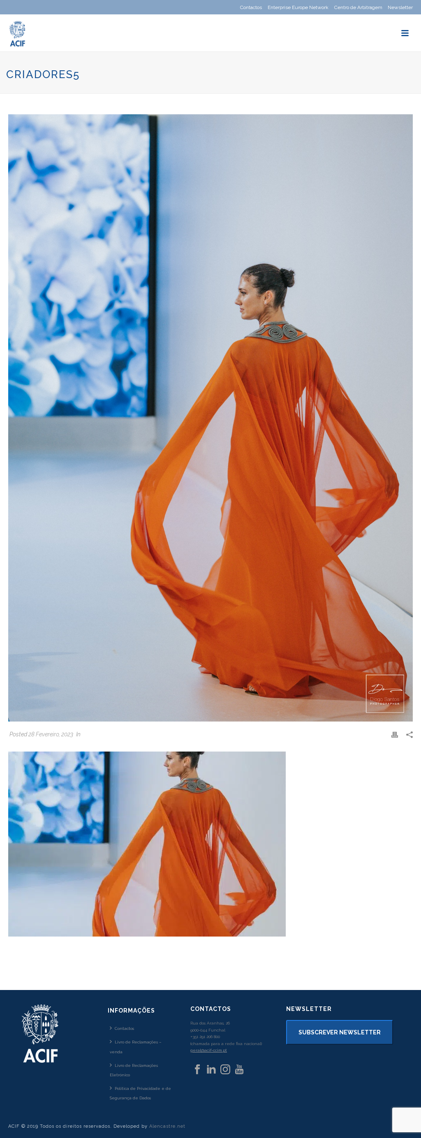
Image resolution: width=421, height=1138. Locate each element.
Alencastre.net (167, 1126)
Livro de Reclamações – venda (136, 1047)
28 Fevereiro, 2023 (50, 734)
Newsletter (400, 7)
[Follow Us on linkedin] (211, 1069)
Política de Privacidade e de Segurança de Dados (140, 1093)
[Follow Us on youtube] (239, 1069)
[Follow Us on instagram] (225, 1069)
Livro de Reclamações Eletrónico (134, 1070)
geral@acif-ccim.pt (208, 1050)
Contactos (124, 1028)
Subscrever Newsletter (339, 1032)
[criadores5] (210, 417)
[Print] (394, 734)
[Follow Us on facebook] (197, 1069)
